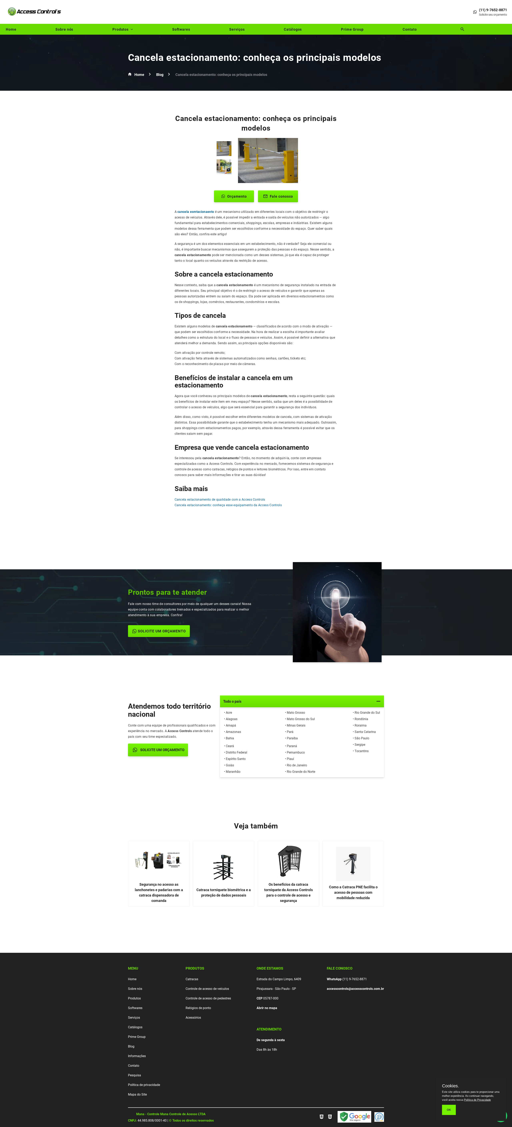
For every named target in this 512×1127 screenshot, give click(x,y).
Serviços (237, 29)
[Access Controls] (35, 17)
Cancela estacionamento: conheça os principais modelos (254, 57)
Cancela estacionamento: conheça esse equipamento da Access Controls (228, 505)
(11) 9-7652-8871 (347, 979)
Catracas (192, 979)
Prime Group (352, 29)
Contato (410, 29)
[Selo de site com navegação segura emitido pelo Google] (354, 1117)
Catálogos (293, 29)
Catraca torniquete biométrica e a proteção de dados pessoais (223, 892)
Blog (131, 1046)
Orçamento (237, 196)
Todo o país (232, 701)
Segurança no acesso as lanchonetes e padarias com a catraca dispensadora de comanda (159, 892)
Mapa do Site (137, 1094)
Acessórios (193, 1017)
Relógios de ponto (198, 1008)
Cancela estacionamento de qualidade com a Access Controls (220, 499)
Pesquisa (134, 1075)
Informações (137, 1056)
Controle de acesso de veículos (207, 989)
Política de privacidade (144, 1085)
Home (11, 29)
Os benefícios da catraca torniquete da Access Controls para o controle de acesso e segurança (288, 892)
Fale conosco (281, 196)
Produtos (120, 29)
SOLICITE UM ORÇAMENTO (162, 631)
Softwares (181, 29)
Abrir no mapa (267, 1008)
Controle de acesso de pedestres (208, 998)
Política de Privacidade (477, 1099)
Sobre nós (64, 29)
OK (449, 1109)
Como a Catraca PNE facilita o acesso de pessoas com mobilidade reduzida (353, 892)
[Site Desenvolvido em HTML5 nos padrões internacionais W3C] (330, 1119)
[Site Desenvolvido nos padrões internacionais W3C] (322, 1119)
